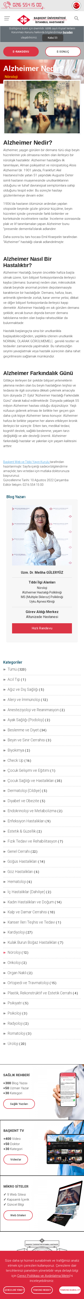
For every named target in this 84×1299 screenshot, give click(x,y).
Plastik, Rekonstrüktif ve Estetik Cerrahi (40, 993)
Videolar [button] (15, 1159)
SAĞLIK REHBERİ (16, 1075)
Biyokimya (16, 750)
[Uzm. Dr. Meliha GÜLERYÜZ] (42, 535)
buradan (68, 32)
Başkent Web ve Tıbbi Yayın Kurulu (26, 462)
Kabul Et (53, 37)
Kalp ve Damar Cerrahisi (27, 912)
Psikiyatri (15, 1003)
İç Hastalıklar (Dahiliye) (26, 892)
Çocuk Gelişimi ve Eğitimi (28, 770)
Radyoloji (15, 1023)
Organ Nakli (17, 973)
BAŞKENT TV (13, 1131)
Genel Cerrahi (19, 851)
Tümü (12, 669)
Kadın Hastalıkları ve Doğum (31, 902)
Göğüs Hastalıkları (22, 861)
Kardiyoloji (16, 932)
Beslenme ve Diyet (23, 730)
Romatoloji (16, 1033)
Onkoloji (14, 962)
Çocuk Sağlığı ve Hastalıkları (31, 780)
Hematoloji (17, 881)
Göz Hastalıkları (20, 871)
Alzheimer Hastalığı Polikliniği (42, 592)
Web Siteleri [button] (18, 1215)
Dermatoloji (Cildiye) (24, 790)
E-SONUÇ (63, 51)
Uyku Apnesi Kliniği (42, 601)
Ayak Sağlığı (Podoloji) (26, 720)
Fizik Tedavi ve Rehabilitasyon (32, 841)
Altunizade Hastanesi (42, 617)
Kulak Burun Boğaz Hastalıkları (32, 942)
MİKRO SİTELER (15, 1186)
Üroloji (13, 1043)
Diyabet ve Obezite (23, 801)
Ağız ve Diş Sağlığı (23, 689)
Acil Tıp (14, 679)
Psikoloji (14, 1013)
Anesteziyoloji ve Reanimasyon (33, 710)
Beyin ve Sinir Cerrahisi (26, 740)
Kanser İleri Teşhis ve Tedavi (31, 922)
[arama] (76, 18)
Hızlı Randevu (42, 628)
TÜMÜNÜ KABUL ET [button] (70, 1290)
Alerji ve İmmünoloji (24, 699)
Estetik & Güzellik (22, 831)
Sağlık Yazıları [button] (19, 1104)
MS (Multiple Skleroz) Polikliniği (42, 597)
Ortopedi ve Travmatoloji (28, 983)
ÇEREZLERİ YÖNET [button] (14, 1290)
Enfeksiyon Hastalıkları (26, 821)
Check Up (15, 760)
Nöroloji (11, 76)
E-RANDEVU (21, 51)
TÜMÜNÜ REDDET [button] (42, 1290)
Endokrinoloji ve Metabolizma (32, 811)
